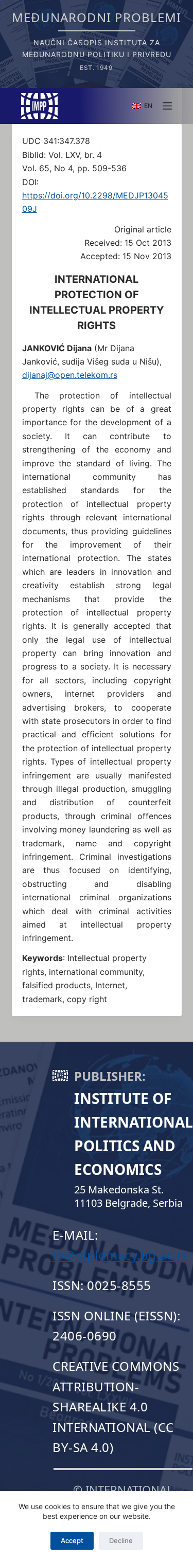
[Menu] (167, 106)
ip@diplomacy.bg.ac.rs (120, 1254)
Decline (121, 1540)
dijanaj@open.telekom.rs (69, 375)
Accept (72, 1540)
